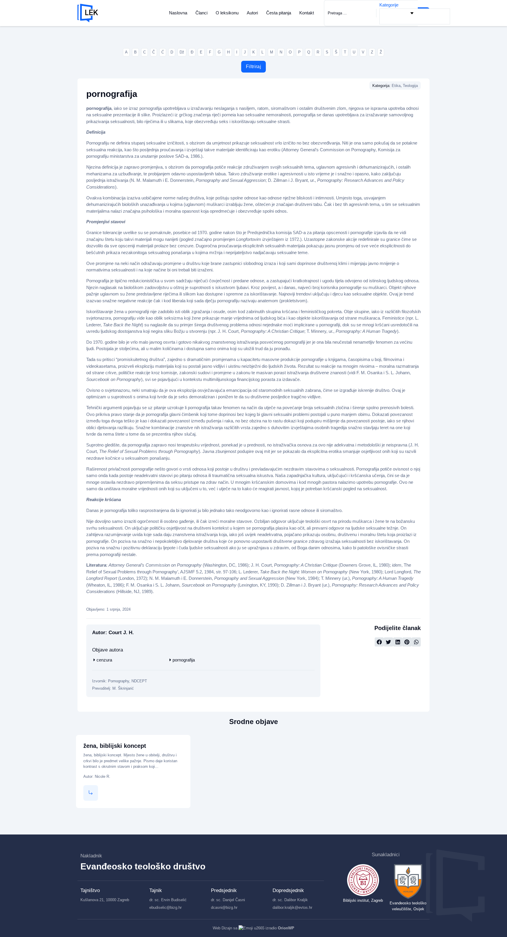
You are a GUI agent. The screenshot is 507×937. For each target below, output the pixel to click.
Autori (252, 12)
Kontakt (306, 12)
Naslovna (178, 12)
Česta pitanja (278, 12)
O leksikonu (227, 12)
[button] (379, 642)
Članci (201, 12)
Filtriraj (253, 66)
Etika (396, 85)
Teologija (410, 85)
